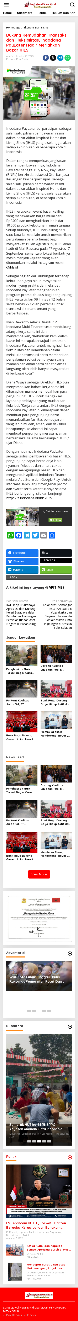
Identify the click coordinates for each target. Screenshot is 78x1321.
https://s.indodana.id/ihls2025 (29, 498)
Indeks (31, 1315)
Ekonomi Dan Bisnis (17, 59)
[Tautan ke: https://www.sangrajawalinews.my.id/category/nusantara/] (69, 1026)
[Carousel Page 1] (29, 1011)
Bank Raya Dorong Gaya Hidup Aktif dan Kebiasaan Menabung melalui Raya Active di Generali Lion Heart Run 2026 (56, 702)
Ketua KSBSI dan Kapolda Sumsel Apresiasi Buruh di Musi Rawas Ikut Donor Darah (48, 1247)
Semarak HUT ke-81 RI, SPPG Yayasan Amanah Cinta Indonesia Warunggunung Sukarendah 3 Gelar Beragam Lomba (38, 1127)
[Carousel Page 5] (49, 1011)
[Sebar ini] (46, 58)
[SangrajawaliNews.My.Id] (40, 4)
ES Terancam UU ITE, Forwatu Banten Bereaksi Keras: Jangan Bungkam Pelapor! (36, 1225)
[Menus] (6, 5)
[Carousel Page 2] (34, 1011)
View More (39, 874)
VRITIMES (56, 587)
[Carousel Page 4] (44, 1011)
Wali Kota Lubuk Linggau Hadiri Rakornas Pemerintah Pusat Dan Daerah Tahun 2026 (35, 979)
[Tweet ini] (53, 58)
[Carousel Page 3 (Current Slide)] (39, 1011)
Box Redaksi (14, 1315)
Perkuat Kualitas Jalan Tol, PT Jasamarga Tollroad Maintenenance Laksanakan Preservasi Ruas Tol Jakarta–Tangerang (20, 702)
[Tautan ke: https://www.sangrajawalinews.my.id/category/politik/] (69, 1157)
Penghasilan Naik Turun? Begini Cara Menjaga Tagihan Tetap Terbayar (19, 671)
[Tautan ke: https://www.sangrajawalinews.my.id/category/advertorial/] (69, 953)
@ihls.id (12, 267)
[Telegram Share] (60, 58)
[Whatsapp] (67, 58)
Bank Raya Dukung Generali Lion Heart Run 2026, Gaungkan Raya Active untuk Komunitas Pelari (20, 737)
